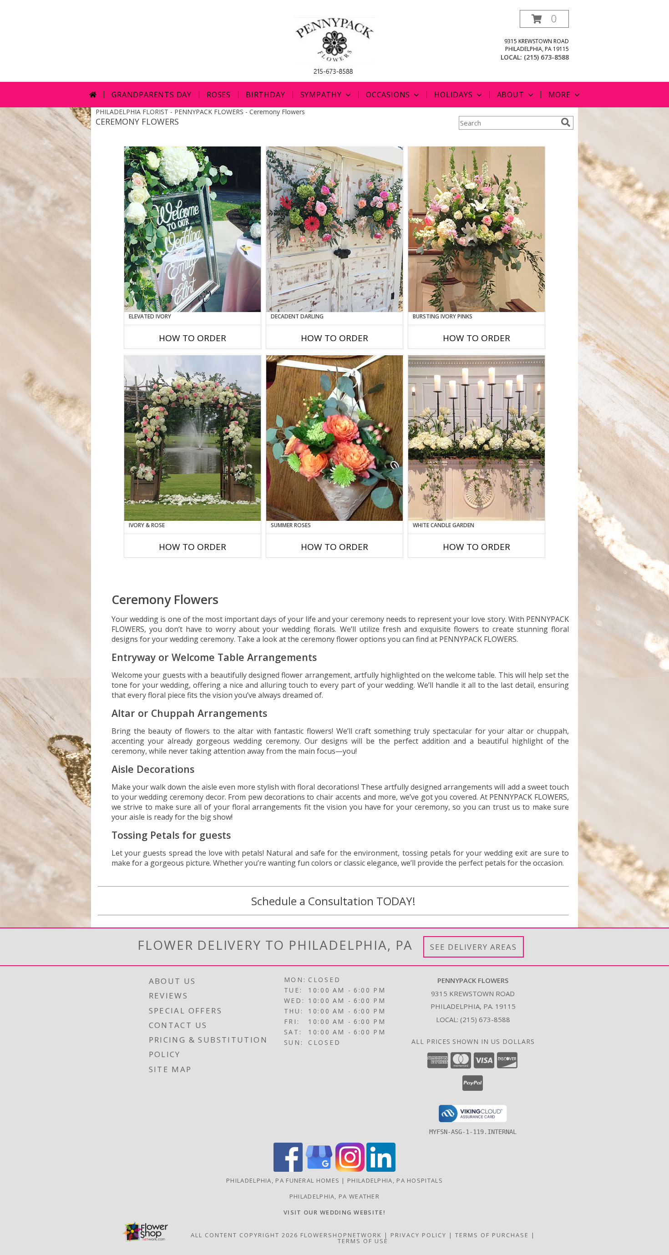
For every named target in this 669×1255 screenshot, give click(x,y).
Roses (219, 95)
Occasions (388, 95)
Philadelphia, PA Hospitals (395, 1180)
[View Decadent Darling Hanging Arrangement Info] (334, 229)
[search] (565, 122)
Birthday (265, 95)
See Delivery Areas (473, 947)
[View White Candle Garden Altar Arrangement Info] (476, 438)
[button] (544, 19)
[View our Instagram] (350, 1169)
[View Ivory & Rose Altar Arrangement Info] (192, 438)
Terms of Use (363, 1241)
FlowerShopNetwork (341, 1235)
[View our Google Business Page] (319, 1169)
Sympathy (321, 95)
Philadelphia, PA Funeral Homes (283, 1180)
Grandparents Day (152, 95)
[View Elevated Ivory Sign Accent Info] (192, 229)
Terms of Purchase (492, 1235)
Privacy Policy (418, 1235)
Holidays (453, 95)
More (559, 95)
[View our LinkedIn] (380, 1169)
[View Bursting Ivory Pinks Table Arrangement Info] (476, 229)
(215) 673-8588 (546, 57)
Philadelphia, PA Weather (334, 1196)
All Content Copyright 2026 (244, 1235)
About (510, 95)
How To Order (192, 338)
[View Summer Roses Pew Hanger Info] (334, 438)
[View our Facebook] (288, 1169)
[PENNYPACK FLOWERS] (334, 45)
